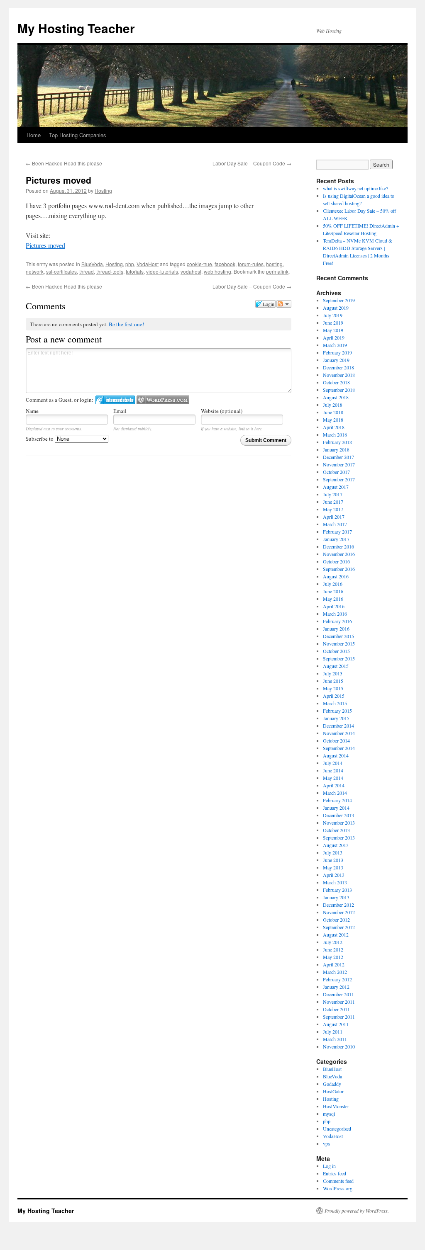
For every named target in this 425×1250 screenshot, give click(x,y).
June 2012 (333, 949)
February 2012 (337, 979)
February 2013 (337, 889)
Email (120, 411)
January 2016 (336, 628)
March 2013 (335, 882)
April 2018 (333, 427)
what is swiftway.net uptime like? (355, 188)
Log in (329, 1166)
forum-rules (251, 263)
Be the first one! (126, 324)
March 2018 (335, 434)
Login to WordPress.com (163, 400)
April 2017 (333, 516)
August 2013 (336, 845)
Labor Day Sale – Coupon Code (251, 163)
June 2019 (333, 322)
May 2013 (333, 867)
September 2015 (339, 658)
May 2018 (333, 419)
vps (326, 1143)
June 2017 (333, 501)
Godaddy (332, 1083)
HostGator (333, 1091)
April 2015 (333, 695)
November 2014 (339, 733)
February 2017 (337, 531)
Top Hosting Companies (77, 135)
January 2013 (336, 897)
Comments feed (338, 1180)
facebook (225, 263)
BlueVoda (92, 263)
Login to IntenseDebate (115, 400)
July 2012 (332, 942)
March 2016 (335, 613)
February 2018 (337, 442)
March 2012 (335, 971)
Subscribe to (40, 438)
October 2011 (336, 1009)
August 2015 (336, 666)
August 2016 (336, 576)
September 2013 (339, 837)
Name (32, 411)
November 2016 (339, 554)
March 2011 (335, 1039)
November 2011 (339, 1001)
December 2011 (338, 994)
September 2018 (339, 389)
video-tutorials (162, 271)
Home (34, 135)
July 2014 (332, 763)
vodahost (191, 271)
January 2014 (336, 807)
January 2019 (336, 360)
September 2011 (339, 1016)
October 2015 (336, 651)
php (129, 263)
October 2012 (336, 919)
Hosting (103, 190)
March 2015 (335, 703)
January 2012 (336, 986)
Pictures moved (45, 245)
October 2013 (336, 830)
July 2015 (332, 673)
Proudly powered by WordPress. (357, 1210)
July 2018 (332, 404)
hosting (274, 263)
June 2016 (333, 591)
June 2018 (333, 412)
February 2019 (337, 352)
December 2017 (338, 457)
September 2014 (339, 748)
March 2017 (335, 524)
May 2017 (333, 509)
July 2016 (332, 583)
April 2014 (333, 785)
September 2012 (339, 927)
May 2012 (333, 957)
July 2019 (332, 315)
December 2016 (338, 546)
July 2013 (332, 852)
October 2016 (336, 561)
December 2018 (338, 367)
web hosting (217, 271)
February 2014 (337, 800)
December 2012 (338, 904)
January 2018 (336, 449)
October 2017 (336, 471)
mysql (329, 1113)
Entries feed (334, 1173)
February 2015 (337, 710)
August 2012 (336, 934)
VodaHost (148, 263)
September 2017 (339, 479)
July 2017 (332, 494)
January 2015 (336, 718)
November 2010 (339, 1046)
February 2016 (337, 621)
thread (86, 271)
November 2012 (339, 912)
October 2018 (336, 382)
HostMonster (336, 1106)
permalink (277, 271)
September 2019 (339, 300)
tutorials (135, 271)
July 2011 (332, 1031)
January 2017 (336, 539)
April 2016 (333, 606)
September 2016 (339, 569)
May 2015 (333, 688)
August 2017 (336, 486)
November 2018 (339, 374)
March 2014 (335, 792)
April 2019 (333, 337)
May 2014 (333, 777)
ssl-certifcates (61, 271)
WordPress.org (337, 1188)
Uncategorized (337, 1128)
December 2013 (338, 815)
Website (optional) (221, 411)
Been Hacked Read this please (64, 163)
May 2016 (333, 598)
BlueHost (332, 1069)
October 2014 (336, 740)
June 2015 (333, 680)
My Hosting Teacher (76, 28)
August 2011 (336, 1024)
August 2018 (336, 397)
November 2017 (339, 464)
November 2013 (339, 822)
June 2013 (333, 860)
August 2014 (336, 755)
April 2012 (333, 964)
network (35, 271)
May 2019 (333, 330)
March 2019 (335, 345)
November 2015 (339, 643)
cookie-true (199, 263)
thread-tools (109, 271)
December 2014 (338, 725)
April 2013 (333, 874)
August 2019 (336, 307)
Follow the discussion (283, 304)
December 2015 (338, 636)
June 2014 (333, 770)
